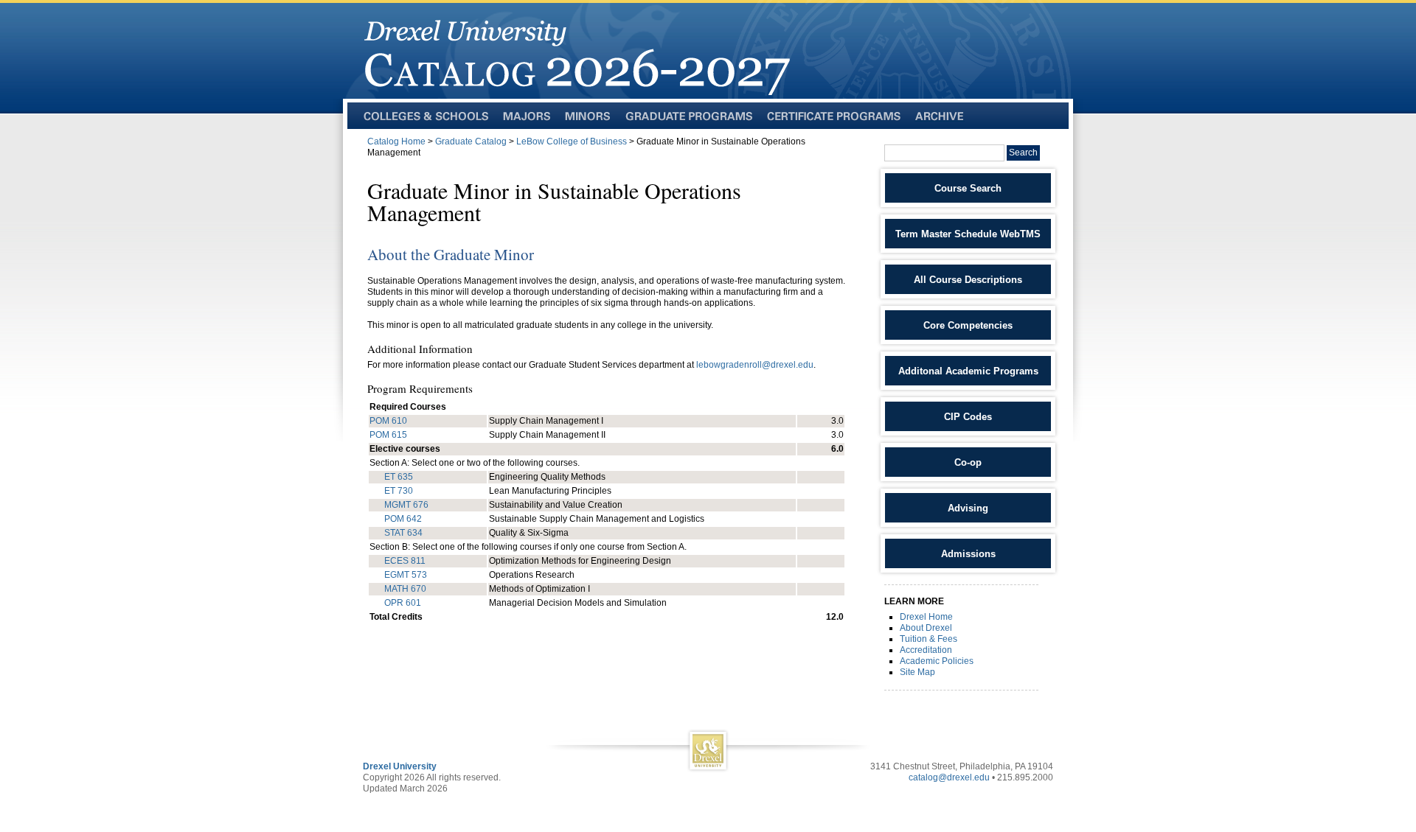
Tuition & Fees (928, 639)
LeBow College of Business (571, 141)
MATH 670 (405, 589)
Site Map (917, 672)
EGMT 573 (405, 575)
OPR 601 (402, 603)
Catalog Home (396, 141)
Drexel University (400, 766)
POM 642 (403, 519)
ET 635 (398, 477)
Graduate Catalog (471, 141)
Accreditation (926, 650)
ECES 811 (405, 561)
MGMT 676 (406, 505)
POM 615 (388, 435)
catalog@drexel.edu (949, 777)
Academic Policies (937, 661)
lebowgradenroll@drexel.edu (754, 365)
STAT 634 (403, 533)
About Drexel (926, 628)
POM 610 (388, 421)
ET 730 (398, 491)
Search (1023, 152)
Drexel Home (926, 617)
